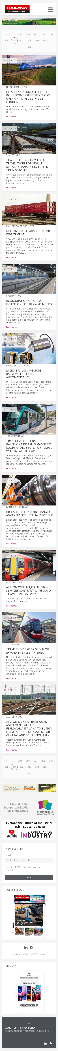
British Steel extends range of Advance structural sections (29, 513)
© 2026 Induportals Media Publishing (27, 1030)
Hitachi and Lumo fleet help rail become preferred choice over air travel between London (28, 97)
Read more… (11, 116)
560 (29, 46)
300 (6, 40)
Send (29, 877)
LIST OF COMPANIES (15, 1034)
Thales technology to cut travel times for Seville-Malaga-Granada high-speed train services (27, 165)
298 (43, 34)
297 (35, 34)
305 (45, 40)
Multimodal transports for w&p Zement (28, 232)
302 (21, 40)
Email (8, 855)
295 (20, 34)
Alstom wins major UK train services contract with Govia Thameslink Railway (28, 590)
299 (51, 34)
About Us (10, 1027)
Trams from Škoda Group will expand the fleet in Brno (29, 650)
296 (28, 34)
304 (37, 40)
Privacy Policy (27, 1027)
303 (29, 40)
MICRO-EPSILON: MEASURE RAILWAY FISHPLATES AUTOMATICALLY (23, 374)
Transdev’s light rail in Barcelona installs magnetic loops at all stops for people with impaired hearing (29, 446)
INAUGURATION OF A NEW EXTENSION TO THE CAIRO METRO (29, 302)
